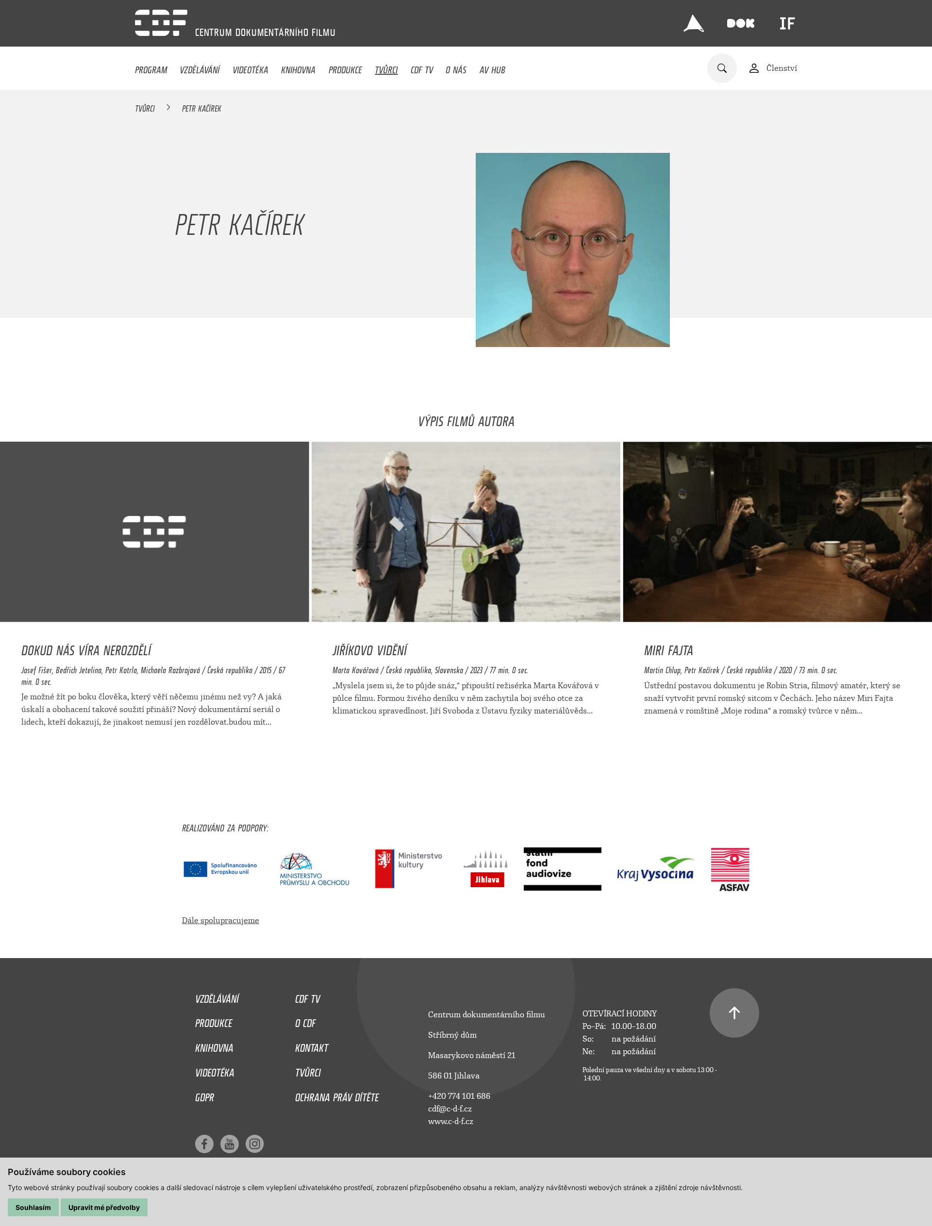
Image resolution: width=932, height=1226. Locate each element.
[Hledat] (722, 68)
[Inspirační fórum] (787, 23)
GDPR (204, 1095)
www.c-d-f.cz (450, 1121)
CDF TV (422, 67)
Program (151, 67)
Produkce (345, 67)
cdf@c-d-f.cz (450, 1108)
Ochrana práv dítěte (337, 1095)
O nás (456, 67)
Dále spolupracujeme (220, 920)
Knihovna (298, 67)
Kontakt (311, 1045)
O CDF (305, 1021)
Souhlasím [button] (33, 1207)
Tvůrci (386, 67)
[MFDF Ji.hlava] (693, 23)
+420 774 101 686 (459, 1096)
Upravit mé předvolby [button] (104, 1207)
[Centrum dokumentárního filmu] (161, 23)
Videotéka (250, 67)
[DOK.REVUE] (740, 23)
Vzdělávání (199, 67)
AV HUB (492, 67)
